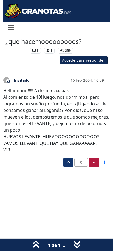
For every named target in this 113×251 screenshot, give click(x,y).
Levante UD (16, 50)
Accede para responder (83, 60)
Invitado (22, 80)
